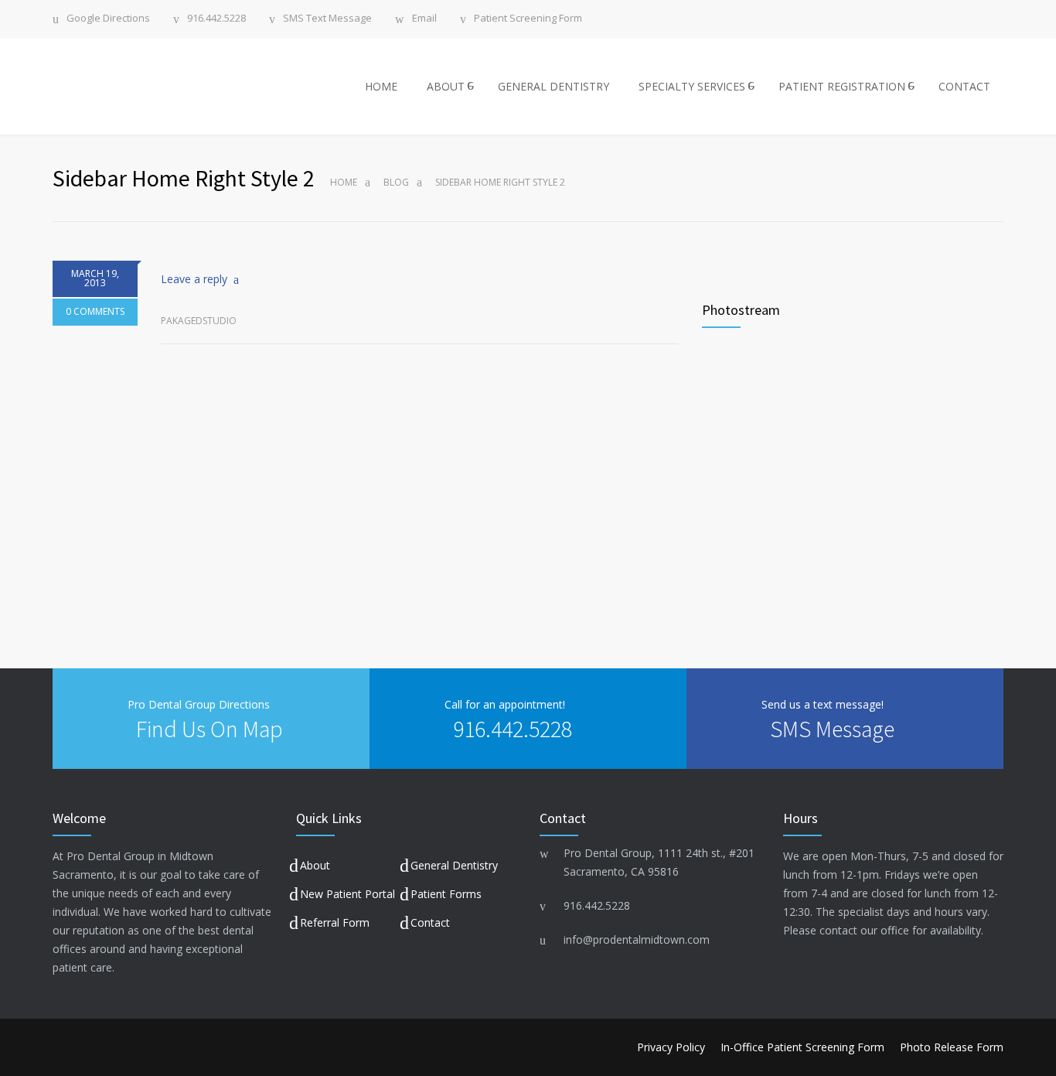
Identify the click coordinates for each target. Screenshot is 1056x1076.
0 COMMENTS (95, 311)
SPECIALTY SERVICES (692, 86)
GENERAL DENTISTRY (553, 86)
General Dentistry (454, 865)
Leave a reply (194, 279)
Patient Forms (446, 893)
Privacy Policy (671, 1047)
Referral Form (335, 922)
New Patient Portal (347, 893)
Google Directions (108, 19)
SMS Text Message (327, 19)
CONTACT (964, 86)
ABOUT (446, 86)
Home (343, 182)
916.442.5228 (216, 19)
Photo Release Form (951, 1047)
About (315, 865)
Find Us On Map (209, 728)
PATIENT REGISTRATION (841, 86)
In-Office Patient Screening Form (802, 1047)
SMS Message (832, 728)
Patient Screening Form (528, 19)
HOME (381, 86)
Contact (430, 922)
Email (424, 19)
